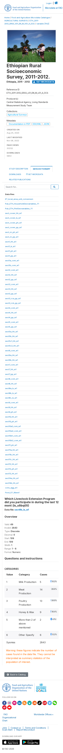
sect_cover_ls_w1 (13, 218)
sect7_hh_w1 (10, 369)
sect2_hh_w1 (11, 275)
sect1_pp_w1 (10, 256)
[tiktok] (39, 702)
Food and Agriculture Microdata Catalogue (31, 17)
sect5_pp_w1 (11, 327)
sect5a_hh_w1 (11, 331)
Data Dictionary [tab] (41, 169)
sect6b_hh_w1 (11, 360)
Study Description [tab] (18, 169)
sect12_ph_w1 (11, 469)
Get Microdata (45, 82)
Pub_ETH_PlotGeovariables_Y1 (19, 208)
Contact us (16, 728)
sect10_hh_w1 (11, 417)
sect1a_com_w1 (12, 260)
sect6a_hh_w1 (11, 355)
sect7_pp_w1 (10, 374)
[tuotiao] (44, 702)
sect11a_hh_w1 (11, 450)
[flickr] (9, 702)
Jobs (4, 728)
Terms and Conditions (35, 728)
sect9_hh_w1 (11, 407)
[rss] (24, 702)
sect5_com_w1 (11, 322)
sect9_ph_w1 (11, 412)
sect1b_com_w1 (12, 265)
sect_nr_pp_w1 (11, 237)
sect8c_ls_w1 (11, 398)
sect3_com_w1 (11, 284)
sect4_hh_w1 (11, 312)
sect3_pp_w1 (11, 293)
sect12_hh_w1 (11, 464)
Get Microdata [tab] (35, 174)
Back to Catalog (18, 674)
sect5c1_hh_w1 (12, 341)
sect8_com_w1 (11, 379)
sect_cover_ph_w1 (13, 223)
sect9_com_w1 (11, 402)
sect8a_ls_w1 (11, 388)
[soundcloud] (34, 702)
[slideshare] (29, 702)
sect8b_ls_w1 (11, 393)
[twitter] (49, 702)
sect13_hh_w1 (11, 473)
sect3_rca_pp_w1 (13, 298)
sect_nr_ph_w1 (11, 232)
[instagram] (14, 702)
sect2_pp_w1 (11, 279)
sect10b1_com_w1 (13, 436)
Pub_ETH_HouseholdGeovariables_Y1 (22, 204)
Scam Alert (7, 729)
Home (7, 17)
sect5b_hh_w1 (11, 336)
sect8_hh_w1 (11, 383)
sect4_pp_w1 (11, 317)
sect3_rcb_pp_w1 (13, 303)
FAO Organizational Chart (9, 717)
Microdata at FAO (53, 8)
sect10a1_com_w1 (13, 426)
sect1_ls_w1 (10, 246)
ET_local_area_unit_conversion (19, 199)
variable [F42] (42, 24)
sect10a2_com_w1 (13, 431)
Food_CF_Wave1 (12, 492)
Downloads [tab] (15, 174)
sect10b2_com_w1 (13, 440)
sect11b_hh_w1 (11, 454)
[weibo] (4, 707)
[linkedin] (19, 702)
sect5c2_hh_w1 (12, 346)
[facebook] (4, 702)
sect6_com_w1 (11, 350)
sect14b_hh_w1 (12, 483)
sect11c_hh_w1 (11, 459)
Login (48, 3)
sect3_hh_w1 (11, 289)
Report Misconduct (25, 729)
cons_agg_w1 (11, 488)
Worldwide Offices (43, 714)
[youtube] (9, 707)
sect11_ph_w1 (11, 445)
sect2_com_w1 (11, 270)
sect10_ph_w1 (11, 421)
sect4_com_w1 (11, 308)
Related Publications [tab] (20, 179)
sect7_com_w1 (11, 365)
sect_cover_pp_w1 (13, 227)
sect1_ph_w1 (10, 251)
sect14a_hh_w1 (12, 478)
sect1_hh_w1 (10, 241)
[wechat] (55, 702)
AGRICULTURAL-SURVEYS (16, 21)
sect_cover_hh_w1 (13, 213)
